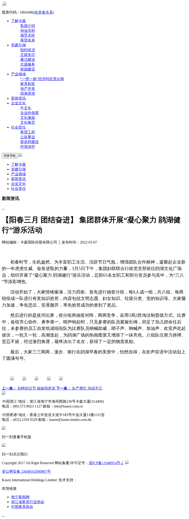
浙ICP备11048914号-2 (106, 463)
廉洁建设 (27, 60)
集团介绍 (27, 26)
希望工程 (27, 132)
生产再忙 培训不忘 (79, 388)
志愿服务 (27, 64)
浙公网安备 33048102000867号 (26, 471)
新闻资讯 (18, 98)
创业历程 (27, 30)
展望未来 (27, 40)
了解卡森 (18, 21)
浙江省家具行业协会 (27, 502)
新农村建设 (29, 142)
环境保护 (27, 147)
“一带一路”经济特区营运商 (42, 79)
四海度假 (27, 93)
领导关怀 (27, 35)
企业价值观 (29, 113)
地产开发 (27, 89)
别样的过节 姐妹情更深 (29, 388)
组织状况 (27, 50)
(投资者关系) (43, 12)
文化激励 (27, 118)
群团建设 (27, 69)
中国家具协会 (22, 507)
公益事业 (27, 137)
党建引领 (18, 45)
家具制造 (27, 84)
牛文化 (25, 108)
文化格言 (27, 122)
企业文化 (18, 103)
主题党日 (27, 55)
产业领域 (18, 74)
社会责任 (18, 127)
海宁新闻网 (20, 497)
